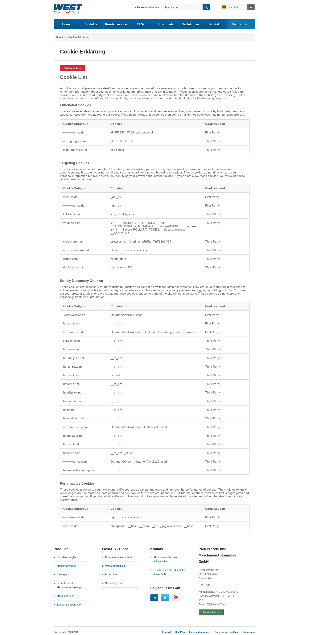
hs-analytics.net (73, 358)
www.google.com (74, 141)
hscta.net (69, 409)
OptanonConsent (157, 332)
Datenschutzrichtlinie (227, 632)
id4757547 (118, 132)
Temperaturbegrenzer (69, 604)
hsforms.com (72, 453)
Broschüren (111, 574)
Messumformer (65, 596)
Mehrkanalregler (66, 565)
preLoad (176, 332)
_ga (113, 517)
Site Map (180, 632)
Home (66, 24)
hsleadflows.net (73, 418)
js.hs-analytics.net (75, 149)
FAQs (141, 24)
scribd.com (70, 258)
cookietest (190, 332)
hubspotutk (118, 526)
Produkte (91, 24)
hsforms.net (71, 384)
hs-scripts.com (73, 366)
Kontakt (215, 24)
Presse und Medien (148, 7)
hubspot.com (72, 375)
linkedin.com (71, 214)
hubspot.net (71, 444)
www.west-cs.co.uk (75, 427)
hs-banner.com (73, 401)
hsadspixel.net (72, 392)
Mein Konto (240, 24)
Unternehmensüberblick (119, 557)
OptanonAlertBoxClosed (127, 314)
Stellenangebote (114, 583)
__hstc (132, 526)
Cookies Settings (72, 68)
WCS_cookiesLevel (140, 132)
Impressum (249, 632)
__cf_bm (116, 323)
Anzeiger (62, 574)
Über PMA (204, 585)
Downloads (165, 24)
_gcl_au (116, 197)
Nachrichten (190, 24)
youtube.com (72, 222)
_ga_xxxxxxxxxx (129, 517)
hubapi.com (71, 349)
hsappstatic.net (73, 435)
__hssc (188, 526)
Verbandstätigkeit (115, 565)
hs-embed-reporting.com (79, 470)
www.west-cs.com (75, 461)
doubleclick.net (73, 267)
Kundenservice (116, 24)
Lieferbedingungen (199, 632)
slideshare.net (72, 241)
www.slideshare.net (76, 250)
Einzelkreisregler (66, 557)
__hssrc (145, 526)
